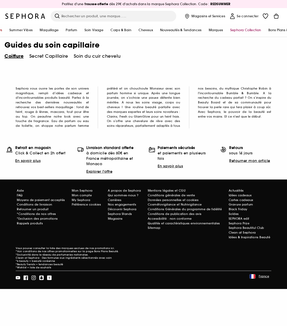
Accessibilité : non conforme (170, 219)
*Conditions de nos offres (36, 214)
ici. (113, 248)
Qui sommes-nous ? (123, 195)
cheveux (146, 30)
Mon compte (82, 195)
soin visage (94, 30)
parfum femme (77, 126)
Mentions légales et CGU (167, 191)
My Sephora (81, 200)
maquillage (49, 30)
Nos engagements (122, 204)
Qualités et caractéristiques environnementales (184, 223)
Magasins (115, 219)
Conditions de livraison (34, 204)
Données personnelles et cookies (173, 200)
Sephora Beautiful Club (246, 228)
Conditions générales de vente (171, 195)
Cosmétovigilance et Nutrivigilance (175, 204)
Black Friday (238, 209)
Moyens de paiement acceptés (41, 200)
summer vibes (21, 30)
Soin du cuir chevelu (97, 56)
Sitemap (154, 228)
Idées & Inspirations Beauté (249, 237)
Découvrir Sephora (122, 209)
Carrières (115, 200)
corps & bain (121, 30)
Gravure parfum (241, 204)
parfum (71, 30)
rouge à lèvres (36, 112)
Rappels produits (30, 223)
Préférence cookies (86, 204)
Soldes (234, 214)
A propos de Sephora (124, 191)
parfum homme (119, 93)
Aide (20, 191)
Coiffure (14, 56)
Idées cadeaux (240, 195)
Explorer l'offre (99, 171)
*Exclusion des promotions (37, 219)
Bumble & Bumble (242, 93)
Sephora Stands (120, 214)
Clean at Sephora (242, 232)
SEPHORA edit (239, 219)
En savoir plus (28, 160)
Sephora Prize (239, 223)
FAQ (20, 195)
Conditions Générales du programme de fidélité (185, 209)
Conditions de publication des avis (175, 214)
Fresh (123, 116)
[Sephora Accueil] (25, 16)
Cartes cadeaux (241, 200)
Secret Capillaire (48, 56)
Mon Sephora (82, 191)
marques (216, 30)
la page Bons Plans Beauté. (101, 251)
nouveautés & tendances (181, 30)
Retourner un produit (32, 209)
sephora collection (245, 30)
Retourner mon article (249, 160)
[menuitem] (21, 30)
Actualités (236, 191)
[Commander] (276, 16)
